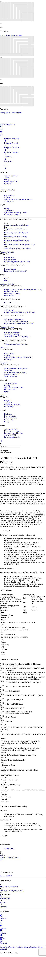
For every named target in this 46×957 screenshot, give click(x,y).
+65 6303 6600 (5, 898)
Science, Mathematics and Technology (17, 248)
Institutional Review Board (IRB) (15, 271)
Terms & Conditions (31, 947)
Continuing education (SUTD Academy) (18, 199)
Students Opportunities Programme (16, 368)
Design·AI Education (7, 190)
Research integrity (10, 269)
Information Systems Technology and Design (19, 244)
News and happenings (11, 431)
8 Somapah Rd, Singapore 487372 (11, 891)
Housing (7, 386)
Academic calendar (10, 176)
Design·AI (7, 401)
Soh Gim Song (9, 848)
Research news (9, 258)
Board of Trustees (10, 416)
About (2, 395)
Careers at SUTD (10, 435)
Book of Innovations (11, 303)
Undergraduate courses (12, 215)
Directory (3, 907)
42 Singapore (8, 201)
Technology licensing (11, 335)
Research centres (10, 260)
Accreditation (8, 211)
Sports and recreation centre (13, 387)
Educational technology (12, 293)
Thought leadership (10, 429)
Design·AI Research (7, 252)
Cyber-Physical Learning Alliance (15, 213)
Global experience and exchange (15, 372)
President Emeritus (10, 418)
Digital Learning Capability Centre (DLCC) (19, 323)
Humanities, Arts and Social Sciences (16, 241)
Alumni (6, 178)
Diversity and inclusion (12, 405)
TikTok (2, 938)
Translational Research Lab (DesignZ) (17, 337)
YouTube (3, 928)
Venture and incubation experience (16, 344)
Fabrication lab (9, 295)
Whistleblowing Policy (16, 947)
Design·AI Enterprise (7, 327)
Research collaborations (12, 333)
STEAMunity (9, 310)
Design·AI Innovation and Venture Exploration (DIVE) (23, 290)
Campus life (4, 363)
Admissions (4, 348)
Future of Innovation (11, 291)
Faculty (6, 180)
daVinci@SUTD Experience (14, 319)
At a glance (8, 403)
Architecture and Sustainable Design (16, 225)
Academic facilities (10, 384)
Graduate (7, 197)
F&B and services (10, 389)
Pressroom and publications (13, 433)
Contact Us (4, 947)
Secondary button (16, 35)
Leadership (8, 414)
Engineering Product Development (16, 233)
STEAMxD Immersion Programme (16, 321)
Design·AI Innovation (7, 284)
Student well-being (10, 376)
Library (6, 209)
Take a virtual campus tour (9, 886)
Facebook (3, 918)
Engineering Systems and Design (15, 237)
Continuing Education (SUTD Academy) (18, 357)
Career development (11, 374)
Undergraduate (9, 195)
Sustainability (8, 407)
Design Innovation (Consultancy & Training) (19, 312)
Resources (7, 184)
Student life (8, 370)
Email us (3, 902)
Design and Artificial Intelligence (15, 229)
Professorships (9, 420)
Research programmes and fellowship (17, 262)
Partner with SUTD (11, 182)
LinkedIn (3, 933)
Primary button (5, 35)
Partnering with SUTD (12, 437)
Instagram (3, 943)
